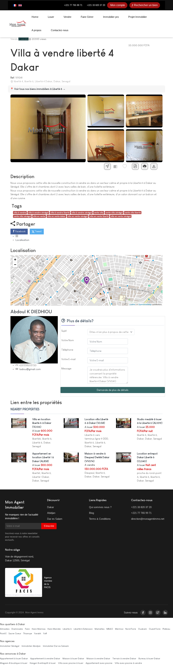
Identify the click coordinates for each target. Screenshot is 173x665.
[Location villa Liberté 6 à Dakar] (71, 422)
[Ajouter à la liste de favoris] (126, 166)
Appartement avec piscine (99, 663)
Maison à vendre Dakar (98, 658)
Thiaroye (27, 633)
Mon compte (117, 5)
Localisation (22, 239)
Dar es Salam (54, 518)
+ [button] (15, 259)
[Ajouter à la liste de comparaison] (116, 166)
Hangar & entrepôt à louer (43, 663)
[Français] (14, 5)
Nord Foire (130, 629)
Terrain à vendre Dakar (124, 658)
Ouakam (142, 629)
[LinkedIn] (165, 612)
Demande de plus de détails (112, 389)
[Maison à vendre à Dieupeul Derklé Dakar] (71, 457)
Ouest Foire (154, 629)
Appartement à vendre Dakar (45, 658)
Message (66, 368)
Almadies (4, 629)
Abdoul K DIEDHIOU (31, 311)
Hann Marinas (38, 629)
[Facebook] (143, 612)
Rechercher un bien (146, 5)
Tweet (38, 231)
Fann (27, 629)
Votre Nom (67, 340)
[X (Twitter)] (157, 612)
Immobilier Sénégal (9, 646)
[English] (20, 5)
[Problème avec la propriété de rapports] (154, 166)
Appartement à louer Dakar (14, 658)
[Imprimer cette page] (144, 166)
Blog (91, 512)
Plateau (166, 629)
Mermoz (119, 629)
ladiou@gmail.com (30, 369)
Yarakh (37, 633)
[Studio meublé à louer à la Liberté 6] (123, 422)
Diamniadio (17, 629)
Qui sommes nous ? (100, 507)
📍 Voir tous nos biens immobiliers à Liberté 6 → (37, 88)
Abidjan (51, 512)
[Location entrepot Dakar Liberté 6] (123, 457)
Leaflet (132, 304)
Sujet (64, 330)
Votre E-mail (68, 359)
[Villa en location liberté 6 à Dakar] (18, 422)
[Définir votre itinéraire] (107, 166)
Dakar (50, 507)
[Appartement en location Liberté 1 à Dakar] (18, 457)
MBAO (109, 629)
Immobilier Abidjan (31, 646)
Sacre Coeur (14, 633)
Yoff (45, 633)
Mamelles (99, 629)
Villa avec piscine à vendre (128, 663)
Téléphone (67, 349)
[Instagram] (150, 612)
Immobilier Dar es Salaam (56, 646)
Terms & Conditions (100, 518)
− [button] (15, 264)
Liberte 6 (67, 629)
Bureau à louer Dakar (149, 658)
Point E (3, 633)
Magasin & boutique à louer (13, 663)
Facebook (20, 231)
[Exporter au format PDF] (135, 166)
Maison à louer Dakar (73, 658)
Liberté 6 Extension (83, 629)
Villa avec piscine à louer (70, 663)
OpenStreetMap (144, 304)
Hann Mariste (54, 629)
